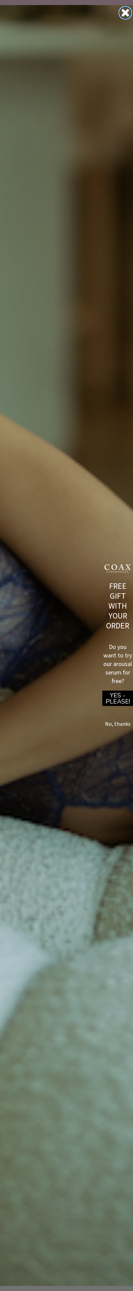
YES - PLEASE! (118, 698)
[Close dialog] (125, 13)
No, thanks (118, 724)
